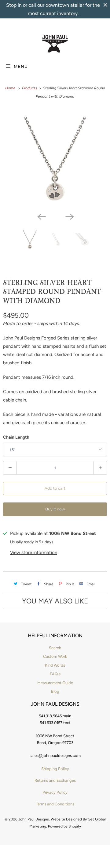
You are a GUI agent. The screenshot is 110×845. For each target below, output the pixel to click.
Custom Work (55, 656)
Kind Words (55, 665)
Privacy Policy (55, 792)
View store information (33, 552)
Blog (55, 691)
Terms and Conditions (55, 804)
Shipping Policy (55, 768)
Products (30, 88)
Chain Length (16, 437)
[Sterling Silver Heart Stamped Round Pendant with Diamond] (55, 158)
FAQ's (55, 674)
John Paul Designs (33, 819)
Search (55, 647)
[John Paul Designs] (55, 44)
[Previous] (41, 216)
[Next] (69, 216)
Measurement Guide (55, 682)
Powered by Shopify (64, 826)
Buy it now (55, 509)
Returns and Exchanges (55, 780)
